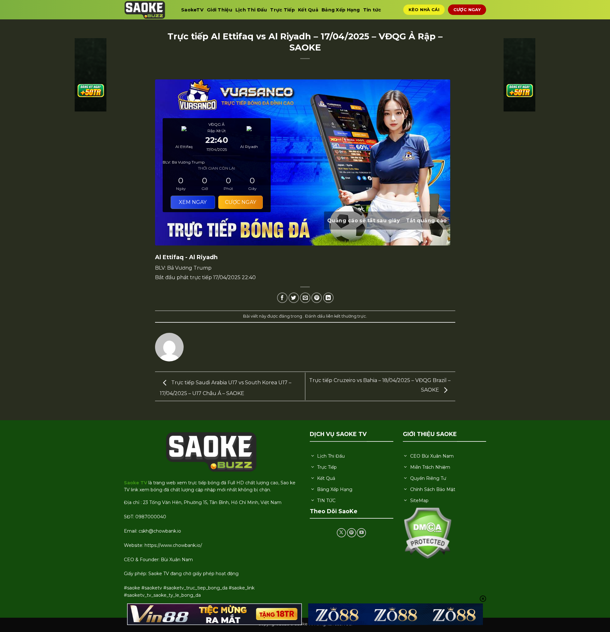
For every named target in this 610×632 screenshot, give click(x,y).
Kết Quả (308, 10)
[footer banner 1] (214, 614)
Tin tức (372, 10)
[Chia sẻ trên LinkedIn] (328, 297)
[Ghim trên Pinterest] (316, 297)
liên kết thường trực (346, 316)
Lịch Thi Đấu (251, 10)
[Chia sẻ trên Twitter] (293, 297)
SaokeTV (192, 10)
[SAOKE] (148, 9)
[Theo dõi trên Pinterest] (351, 532)
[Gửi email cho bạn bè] (305, 297)
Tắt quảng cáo (426, 221)
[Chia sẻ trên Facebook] (282, 297)
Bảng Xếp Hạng (341, 10)
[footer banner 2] (395, 614)
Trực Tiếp (282, 10)
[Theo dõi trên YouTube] (361, 532)
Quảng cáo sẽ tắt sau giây (363, 221)
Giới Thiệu (219, 10)
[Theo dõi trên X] (341, 532)
